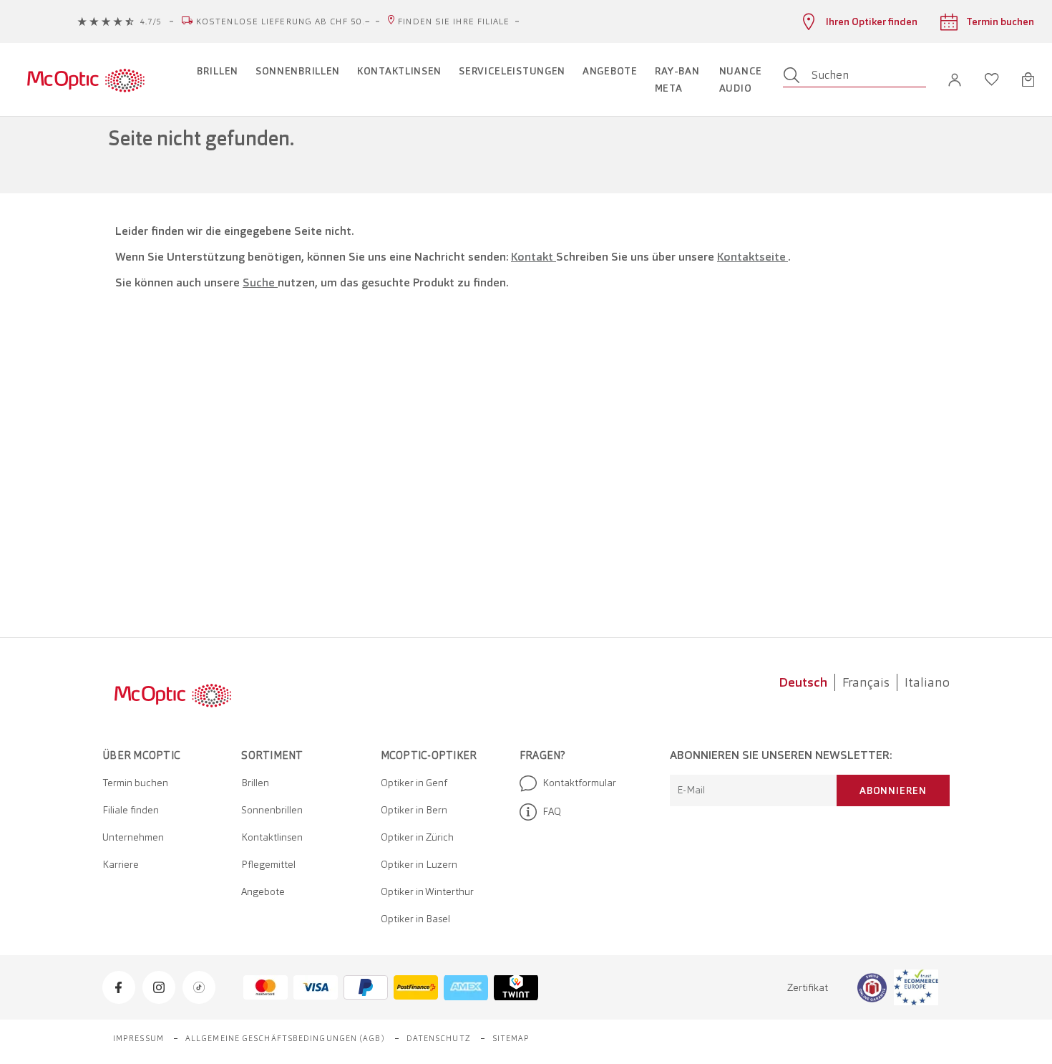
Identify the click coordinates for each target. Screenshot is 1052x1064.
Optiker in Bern (414, 809)
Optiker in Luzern (419, 864)
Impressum (138, 1038)
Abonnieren (893, 790)
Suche (260, 282)
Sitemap (511, 1038)
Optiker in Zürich (417, 837)
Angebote (263, 891)
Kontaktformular (579, 782)
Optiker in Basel (415, 918)
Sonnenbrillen (272, 809)
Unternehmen (133, 837)
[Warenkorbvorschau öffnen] (1028, 79)
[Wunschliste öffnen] (992, 79)
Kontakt (533, 256)
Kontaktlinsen (272, 837)
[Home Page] (85, 79)
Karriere (120, 864)
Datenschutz (438, 1038)
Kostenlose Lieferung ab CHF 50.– (283, 21)
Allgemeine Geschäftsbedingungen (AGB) (285, 1038)
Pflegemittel (268, 864)
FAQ (551, 811)
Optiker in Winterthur (427, 891)
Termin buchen (135, 782)
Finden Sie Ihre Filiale (454, 21)
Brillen (255, 782)
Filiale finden (130, 809)
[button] (954, 80)
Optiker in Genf (414, 782)
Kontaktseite (752, 256)
